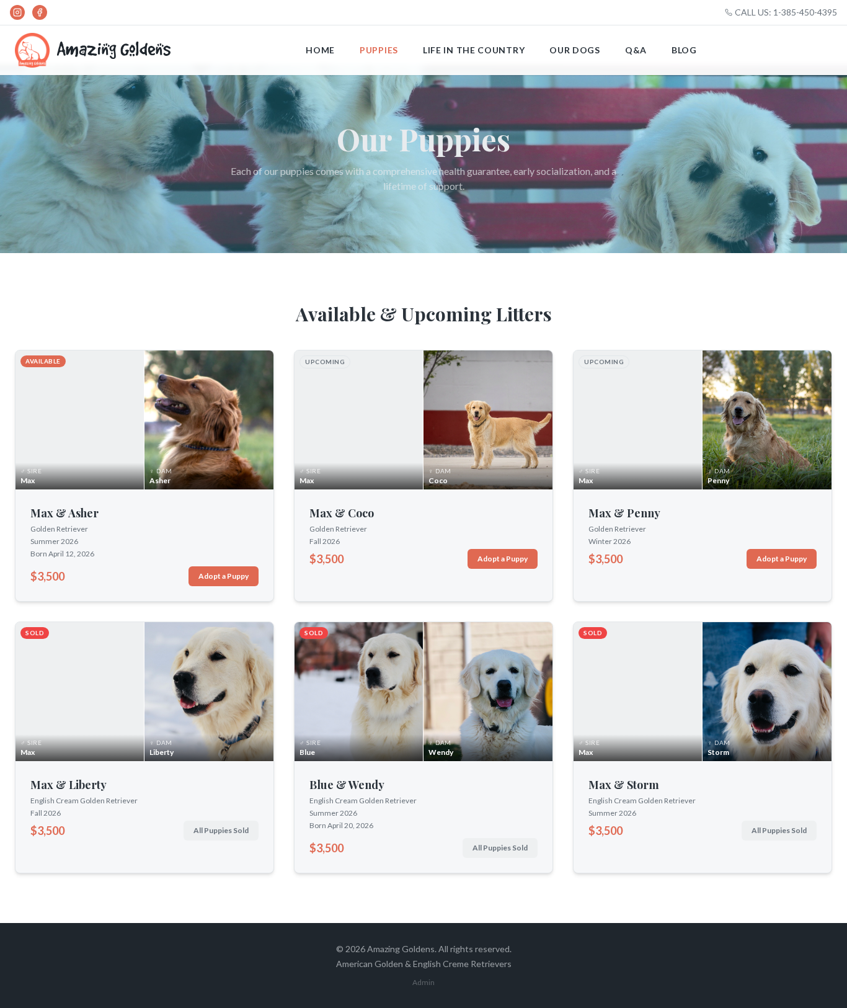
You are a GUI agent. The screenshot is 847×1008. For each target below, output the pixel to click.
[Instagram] (17, 12)
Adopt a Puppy (223, 576)
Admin (423, 982)
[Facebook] (39, 12)
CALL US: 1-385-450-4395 (786, 12)
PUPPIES (379, 50)
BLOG (684, 50)
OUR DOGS (574, 50)
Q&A (636, 50)
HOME (320, 50)
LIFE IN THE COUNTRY (474, 50)
